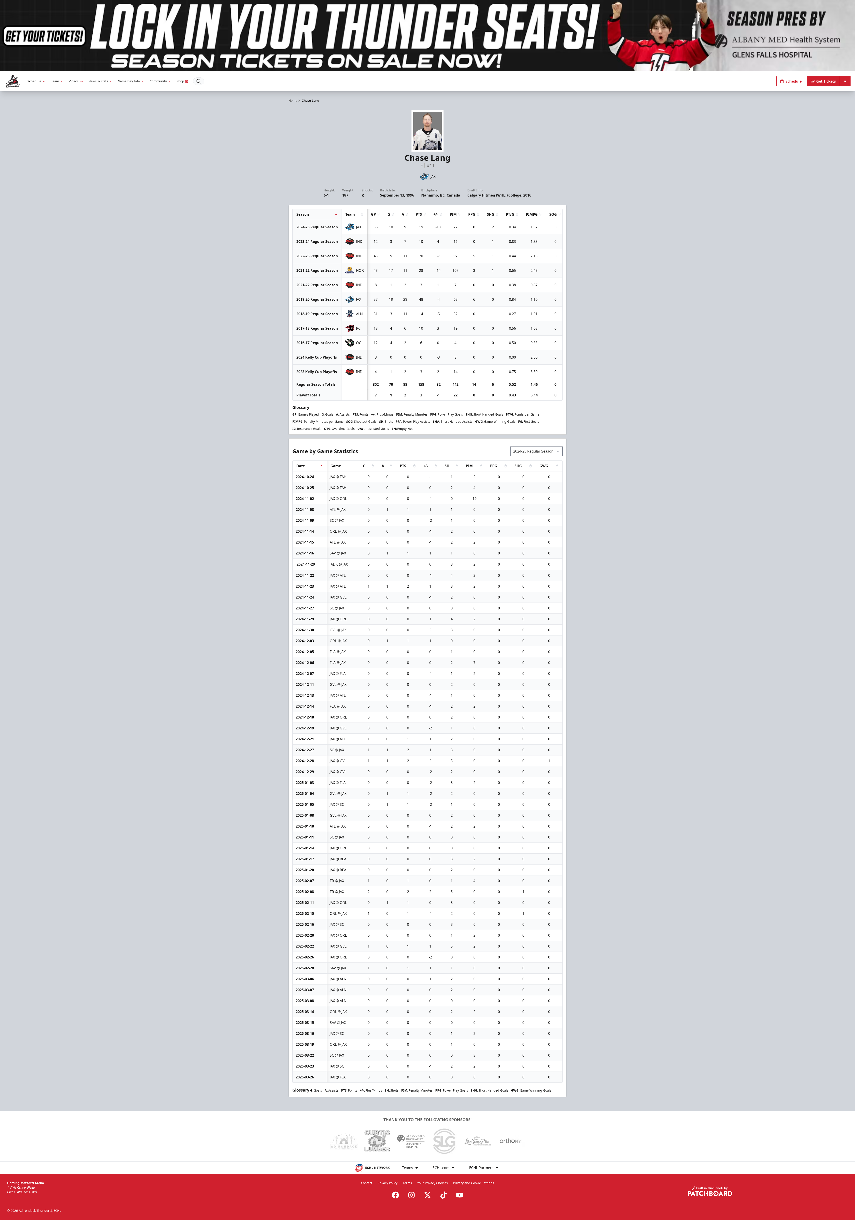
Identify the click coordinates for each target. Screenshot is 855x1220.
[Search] (198, 81)
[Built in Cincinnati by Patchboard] (710, 1191)
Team (55, 81)
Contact (366, 1183)
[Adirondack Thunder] (12, 81)
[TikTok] (443, 1195)
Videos (74, 81)
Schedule (34, 81)
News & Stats (98, 81)
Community (158, 81)
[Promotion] (427, 35)
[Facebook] (395, 1195)
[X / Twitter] (427, 1195)
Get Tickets (826, 81)
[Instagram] (411, 1195)
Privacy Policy (387, 1183)
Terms (407, 1183)
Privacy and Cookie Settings (473, 1183)
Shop (180, 81)
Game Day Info (129, 81)
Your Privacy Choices (432, 1183)
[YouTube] (459, 1195)
